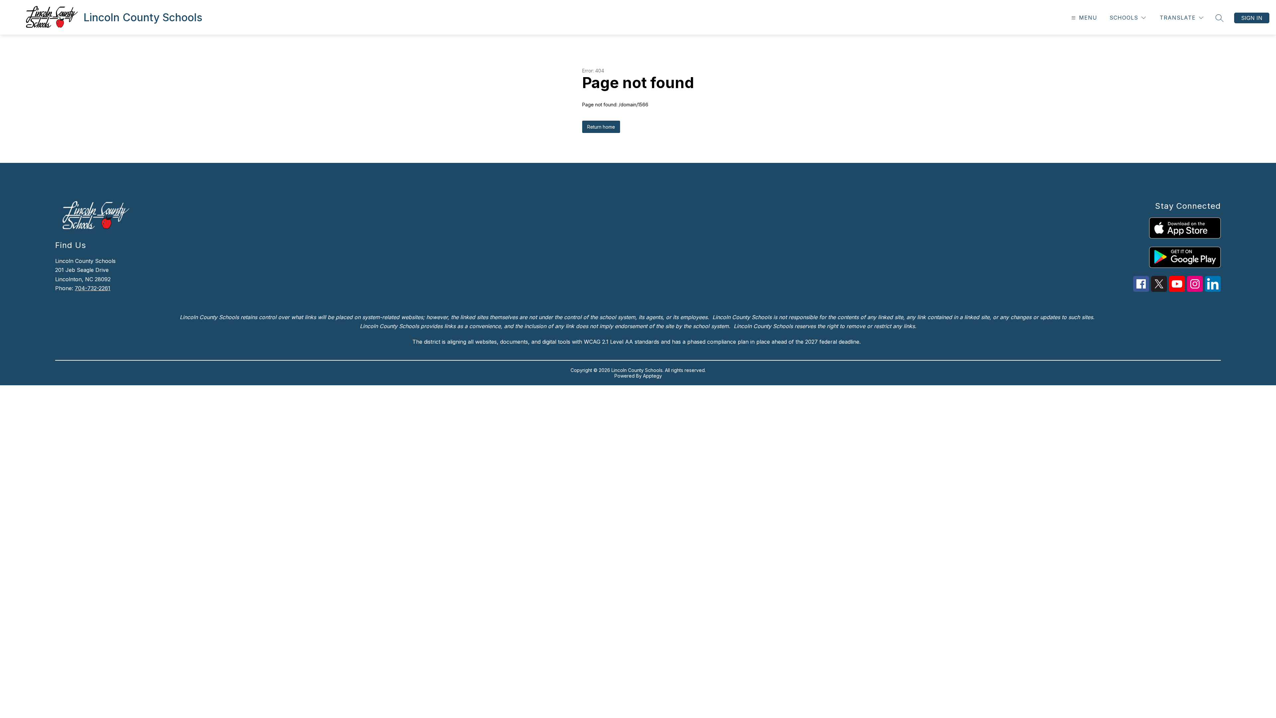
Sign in (1251, 18)
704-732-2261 (92, 288)
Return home (601, 127)
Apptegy (652, 376)
